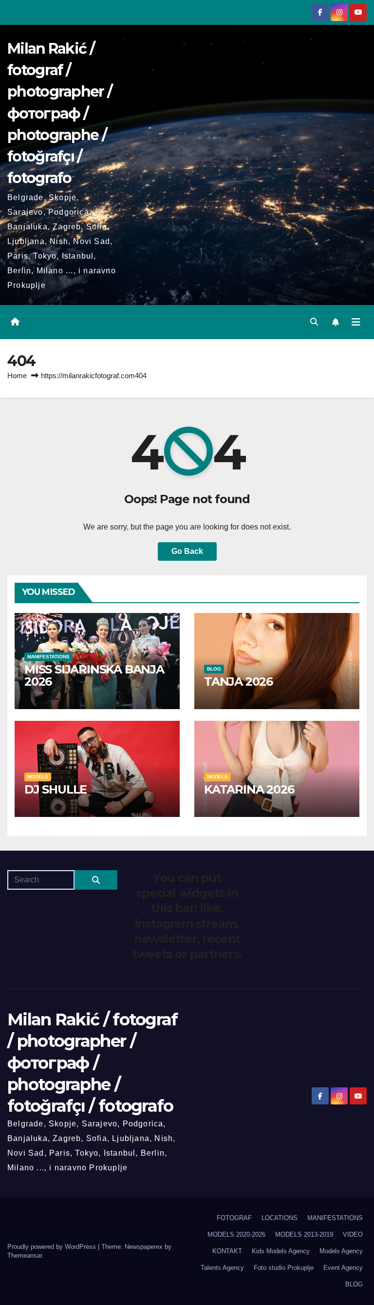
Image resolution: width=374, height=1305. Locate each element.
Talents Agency (222, 1267)
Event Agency (343, 1267)
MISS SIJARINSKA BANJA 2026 (94, 675)
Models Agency (341, 1251)
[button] (314, 322)
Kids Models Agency (281, 1251)
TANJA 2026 (238, 681)
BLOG (214, 669)
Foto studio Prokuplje (284, 1267)
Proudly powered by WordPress (52, 1246)
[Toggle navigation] (356, 322)
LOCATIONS (280, 1218)
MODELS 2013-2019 (304, 1234)
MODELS (37, 776)
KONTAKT (227, 1251)
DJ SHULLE (55, 789)
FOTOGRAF (234, 1218)
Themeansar (24, 1255)
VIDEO (353, 1234)
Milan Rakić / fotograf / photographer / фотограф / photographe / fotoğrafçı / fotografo (59, 113)
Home (17, 375)
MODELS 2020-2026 (236, 1234)
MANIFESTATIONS (48, 656)
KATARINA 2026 (249, 789)
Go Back (187, 551)
